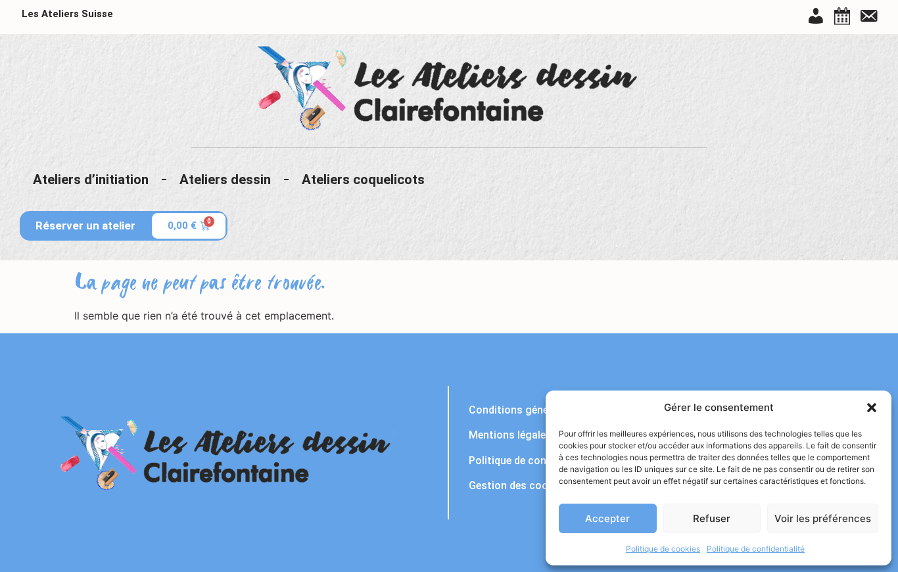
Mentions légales (510, 435)
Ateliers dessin (225, 179)
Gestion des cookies (518, 485)
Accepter (607, 518)
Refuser (711, 518)
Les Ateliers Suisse (67, 14)
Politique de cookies (663, 549)
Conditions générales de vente (542, 410)
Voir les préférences (822, 518)
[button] (871, 407)
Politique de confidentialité (756, 549)
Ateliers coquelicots (363, 179)
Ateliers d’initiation (91, 179)
